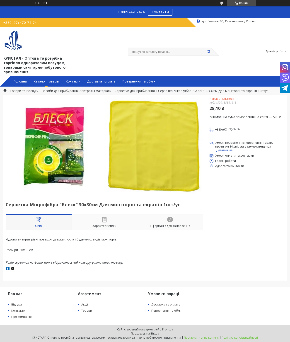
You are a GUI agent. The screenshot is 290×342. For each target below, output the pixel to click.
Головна (20, 81)
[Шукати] (208, 52)
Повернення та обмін (138, 81)
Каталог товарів (46, 81)
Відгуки (16, 304)
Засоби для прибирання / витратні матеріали (76, 91)
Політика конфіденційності (240, 338)
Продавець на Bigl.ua (145, 333)
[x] (12, 269)
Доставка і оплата (101, 81)
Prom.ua (167, 329)
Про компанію (21, 317)
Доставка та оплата (165, 304)
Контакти (160, 12)
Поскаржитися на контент (201, 338)
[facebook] (8, 269)
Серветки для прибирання (135, 91)
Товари (86, 310)
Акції (84, 304)
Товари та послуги (24, 91)
